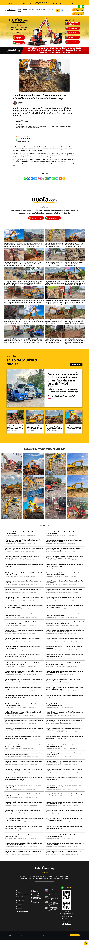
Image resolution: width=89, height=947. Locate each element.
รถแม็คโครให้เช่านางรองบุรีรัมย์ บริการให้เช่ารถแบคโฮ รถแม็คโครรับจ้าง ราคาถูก (64, 696)
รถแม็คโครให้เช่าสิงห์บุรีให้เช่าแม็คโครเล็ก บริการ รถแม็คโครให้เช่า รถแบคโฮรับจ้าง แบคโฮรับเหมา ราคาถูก (75, 283)
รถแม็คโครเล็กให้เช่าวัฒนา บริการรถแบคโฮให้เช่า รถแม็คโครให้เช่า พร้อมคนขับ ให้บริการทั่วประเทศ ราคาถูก (24, 598)
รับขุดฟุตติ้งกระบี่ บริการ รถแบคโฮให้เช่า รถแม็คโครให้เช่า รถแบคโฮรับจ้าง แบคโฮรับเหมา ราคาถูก (63, 704)
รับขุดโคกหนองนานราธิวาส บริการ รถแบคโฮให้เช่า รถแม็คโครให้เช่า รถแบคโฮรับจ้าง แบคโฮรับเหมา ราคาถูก (23, 844)
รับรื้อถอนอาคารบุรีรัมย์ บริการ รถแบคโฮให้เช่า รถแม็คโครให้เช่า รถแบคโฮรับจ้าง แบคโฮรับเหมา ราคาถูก (64, 541)
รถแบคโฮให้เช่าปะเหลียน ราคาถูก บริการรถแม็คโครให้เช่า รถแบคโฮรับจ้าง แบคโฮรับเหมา (22, 532)
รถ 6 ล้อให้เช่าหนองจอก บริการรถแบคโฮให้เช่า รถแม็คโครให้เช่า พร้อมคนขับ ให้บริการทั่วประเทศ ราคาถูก (24, 745)
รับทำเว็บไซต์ (30, 935)
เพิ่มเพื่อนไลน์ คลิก (37, 894)
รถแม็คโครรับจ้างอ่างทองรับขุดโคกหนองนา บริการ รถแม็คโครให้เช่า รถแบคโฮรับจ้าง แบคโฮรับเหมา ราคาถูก (23, 778)
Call (17, 36)
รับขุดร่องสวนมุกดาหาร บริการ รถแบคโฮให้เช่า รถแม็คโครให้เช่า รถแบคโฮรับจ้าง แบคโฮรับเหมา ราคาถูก (64, 565)
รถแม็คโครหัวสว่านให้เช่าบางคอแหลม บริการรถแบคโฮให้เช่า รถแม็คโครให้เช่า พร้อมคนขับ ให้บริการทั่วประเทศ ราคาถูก (64, 557)
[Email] (46, 178)
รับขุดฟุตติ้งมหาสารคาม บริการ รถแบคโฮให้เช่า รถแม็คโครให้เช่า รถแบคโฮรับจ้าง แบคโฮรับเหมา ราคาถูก (13, 244)
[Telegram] (56, 178)
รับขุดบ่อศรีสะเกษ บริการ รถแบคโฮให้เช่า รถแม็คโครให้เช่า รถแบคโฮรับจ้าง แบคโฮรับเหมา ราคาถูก (63, 680)
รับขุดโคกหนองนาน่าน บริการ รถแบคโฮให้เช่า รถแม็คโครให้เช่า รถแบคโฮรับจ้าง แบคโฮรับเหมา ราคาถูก (24, 721)
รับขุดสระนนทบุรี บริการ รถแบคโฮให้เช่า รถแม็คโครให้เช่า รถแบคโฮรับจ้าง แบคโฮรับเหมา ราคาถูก (13, 283)
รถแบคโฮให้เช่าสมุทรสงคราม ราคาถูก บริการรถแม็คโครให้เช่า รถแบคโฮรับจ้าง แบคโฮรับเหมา (73, 428)
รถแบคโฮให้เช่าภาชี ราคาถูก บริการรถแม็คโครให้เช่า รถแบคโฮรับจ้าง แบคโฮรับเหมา (23, 852)
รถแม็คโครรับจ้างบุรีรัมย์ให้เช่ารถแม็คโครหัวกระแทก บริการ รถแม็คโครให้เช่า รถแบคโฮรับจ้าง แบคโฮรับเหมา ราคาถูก (65, 631)
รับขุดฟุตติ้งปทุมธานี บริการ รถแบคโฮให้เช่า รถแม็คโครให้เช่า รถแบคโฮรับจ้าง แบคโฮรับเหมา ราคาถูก (64, 721)
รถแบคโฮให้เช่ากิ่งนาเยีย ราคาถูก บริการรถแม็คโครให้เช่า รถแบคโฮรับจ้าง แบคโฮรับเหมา (22, 647)
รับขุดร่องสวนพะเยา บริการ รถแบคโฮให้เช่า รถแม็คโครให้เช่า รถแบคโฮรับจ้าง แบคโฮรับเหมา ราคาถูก (64, 762)
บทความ (19, 11)
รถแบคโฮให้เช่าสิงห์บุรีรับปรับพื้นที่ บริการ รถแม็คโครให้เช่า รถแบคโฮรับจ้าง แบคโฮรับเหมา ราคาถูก (64, 835)
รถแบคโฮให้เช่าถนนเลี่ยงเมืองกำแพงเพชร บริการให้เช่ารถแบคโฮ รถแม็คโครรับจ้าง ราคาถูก (22, 835)
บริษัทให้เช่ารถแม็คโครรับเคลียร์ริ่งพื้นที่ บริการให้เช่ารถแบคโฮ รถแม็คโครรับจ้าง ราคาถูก (53, 909)
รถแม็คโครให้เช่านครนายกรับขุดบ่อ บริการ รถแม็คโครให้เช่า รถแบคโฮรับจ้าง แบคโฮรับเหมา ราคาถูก (23, 614)
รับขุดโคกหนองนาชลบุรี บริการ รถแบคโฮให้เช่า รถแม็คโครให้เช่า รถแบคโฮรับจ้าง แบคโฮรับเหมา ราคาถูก (35, 428)
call (76, 9)
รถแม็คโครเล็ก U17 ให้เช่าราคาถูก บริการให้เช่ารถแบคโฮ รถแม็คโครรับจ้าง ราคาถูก (33, 264)
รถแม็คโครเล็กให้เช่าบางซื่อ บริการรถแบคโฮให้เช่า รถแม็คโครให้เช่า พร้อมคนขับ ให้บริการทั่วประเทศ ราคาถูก (13, 264)
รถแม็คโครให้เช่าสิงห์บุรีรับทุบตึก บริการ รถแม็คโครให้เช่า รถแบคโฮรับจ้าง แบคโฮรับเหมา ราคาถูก (53, 264)
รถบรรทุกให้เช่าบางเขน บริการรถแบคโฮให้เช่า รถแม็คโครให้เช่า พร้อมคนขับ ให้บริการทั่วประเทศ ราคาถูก (24, 549)
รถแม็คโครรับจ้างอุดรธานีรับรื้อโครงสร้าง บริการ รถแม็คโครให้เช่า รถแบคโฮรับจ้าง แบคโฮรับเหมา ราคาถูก (15, 428)
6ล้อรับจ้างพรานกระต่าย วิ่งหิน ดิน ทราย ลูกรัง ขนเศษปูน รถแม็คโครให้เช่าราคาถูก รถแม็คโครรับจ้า (63, 378)
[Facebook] (28, 178)
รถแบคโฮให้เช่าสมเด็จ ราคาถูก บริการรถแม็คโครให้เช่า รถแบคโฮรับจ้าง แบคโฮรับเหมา (23, 803)
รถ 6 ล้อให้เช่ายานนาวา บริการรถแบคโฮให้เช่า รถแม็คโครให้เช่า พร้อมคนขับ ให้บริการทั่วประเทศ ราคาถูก (64, 819)
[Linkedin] (49, 178)
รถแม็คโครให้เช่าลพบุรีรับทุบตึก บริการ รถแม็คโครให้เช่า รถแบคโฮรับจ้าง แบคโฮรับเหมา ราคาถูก (53, 340)
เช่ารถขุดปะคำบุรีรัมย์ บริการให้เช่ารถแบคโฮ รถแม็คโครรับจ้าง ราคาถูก (64, 794)
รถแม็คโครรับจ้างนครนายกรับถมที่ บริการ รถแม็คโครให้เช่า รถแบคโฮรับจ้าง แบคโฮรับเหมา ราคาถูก (64, 827)
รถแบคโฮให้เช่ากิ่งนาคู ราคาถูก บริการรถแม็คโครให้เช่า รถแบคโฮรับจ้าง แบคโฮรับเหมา (64, 639)
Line (17, 42)
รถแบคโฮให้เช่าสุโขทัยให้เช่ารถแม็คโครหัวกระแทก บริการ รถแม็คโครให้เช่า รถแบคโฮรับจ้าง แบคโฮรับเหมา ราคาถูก (24, 696)
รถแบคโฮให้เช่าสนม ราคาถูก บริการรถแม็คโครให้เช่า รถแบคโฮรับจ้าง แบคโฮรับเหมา (23, 795)
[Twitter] (35, 178)
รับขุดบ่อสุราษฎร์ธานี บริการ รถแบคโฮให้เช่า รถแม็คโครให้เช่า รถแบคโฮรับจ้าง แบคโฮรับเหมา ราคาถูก (64, 672)
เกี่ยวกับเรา (45, 9)
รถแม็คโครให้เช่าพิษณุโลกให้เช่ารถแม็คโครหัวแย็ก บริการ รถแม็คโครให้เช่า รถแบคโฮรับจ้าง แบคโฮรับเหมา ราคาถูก (23, 770)
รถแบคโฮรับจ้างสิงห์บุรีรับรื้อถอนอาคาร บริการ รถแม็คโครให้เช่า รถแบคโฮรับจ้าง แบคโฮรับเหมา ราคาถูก (23, 827)
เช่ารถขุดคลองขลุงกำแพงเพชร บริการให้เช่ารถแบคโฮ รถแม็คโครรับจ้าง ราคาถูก (24, 688)
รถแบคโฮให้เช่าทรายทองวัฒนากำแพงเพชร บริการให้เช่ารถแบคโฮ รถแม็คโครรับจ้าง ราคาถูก (64, 770)
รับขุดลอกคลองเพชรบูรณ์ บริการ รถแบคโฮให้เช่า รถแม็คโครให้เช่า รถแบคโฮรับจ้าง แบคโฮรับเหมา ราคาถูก (64, 573)
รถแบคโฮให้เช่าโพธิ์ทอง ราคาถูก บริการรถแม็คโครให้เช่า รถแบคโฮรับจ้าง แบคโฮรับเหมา (24, 565)
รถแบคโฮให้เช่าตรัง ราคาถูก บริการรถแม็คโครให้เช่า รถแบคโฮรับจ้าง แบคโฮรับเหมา (34, 321)
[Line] (25, 178)
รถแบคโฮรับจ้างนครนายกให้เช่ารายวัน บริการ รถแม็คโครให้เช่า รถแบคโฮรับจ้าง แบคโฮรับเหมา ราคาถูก (24, 680)
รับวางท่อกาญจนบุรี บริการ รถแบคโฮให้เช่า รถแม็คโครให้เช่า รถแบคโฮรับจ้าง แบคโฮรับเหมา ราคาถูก (34, 302)
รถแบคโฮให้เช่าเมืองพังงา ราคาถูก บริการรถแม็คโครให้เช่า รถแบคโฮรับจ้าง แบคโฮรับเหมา (23, 590)
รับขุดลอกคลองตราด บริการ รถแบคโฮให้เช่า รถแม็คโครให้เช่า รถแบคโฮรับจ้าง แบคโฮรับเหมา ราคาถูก (74, 244)
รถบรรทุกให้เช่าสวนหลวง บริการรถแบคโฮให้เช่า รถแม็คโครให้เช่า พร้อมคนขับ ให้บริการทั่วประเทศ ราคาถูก (54, 302)
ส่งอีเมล (34, 901)
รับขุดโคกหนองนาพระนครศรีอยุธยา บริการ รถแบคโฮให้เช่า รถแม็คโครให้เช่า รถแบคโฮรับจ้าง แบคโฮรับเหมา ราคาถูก (65, 623)
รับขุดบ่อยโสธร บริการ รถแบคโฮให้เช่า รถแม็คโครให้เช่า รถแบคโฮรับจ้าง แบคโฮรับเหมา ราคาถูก (64, 713)
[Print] (60, 178)
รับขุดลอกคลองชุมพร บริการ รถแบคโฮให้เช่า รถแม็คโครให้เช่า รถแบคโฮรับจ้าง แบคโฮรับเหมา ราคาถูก (24, 819)
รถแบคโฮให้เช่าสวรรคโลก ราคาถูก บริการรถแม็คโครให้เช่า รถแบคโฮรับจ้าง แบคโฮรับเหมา (53, 321)
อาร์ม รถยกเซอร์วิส (37, 898)
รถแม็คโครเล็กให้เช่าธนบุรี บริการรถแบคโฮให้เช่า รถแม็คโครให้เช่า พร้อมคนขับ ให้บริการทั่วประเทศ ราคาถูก (23, 713)
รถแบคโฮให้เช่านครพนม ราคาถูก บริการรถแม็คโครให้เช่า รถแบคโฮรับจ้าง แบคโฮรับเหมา (63, 598)
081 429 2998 (79, 10)
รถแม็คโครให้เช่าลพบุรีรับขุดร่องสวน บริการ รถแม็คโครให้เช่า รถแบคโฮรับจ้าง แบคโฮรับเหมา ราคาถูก (64, 549)
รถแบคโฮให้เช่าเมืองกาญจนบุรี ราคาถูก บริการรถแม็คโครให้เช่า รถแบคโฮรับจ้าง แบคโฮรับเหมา (64, 754)
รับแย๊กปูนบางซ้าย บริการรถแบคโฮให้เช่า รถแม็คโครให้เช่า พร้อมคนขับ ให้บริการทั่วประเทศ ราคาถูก (64, 606)
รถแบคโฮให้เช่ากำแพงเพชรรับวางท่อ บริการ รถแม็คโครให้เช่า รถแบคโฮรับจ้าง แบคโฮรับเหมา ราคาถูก (64, 803)
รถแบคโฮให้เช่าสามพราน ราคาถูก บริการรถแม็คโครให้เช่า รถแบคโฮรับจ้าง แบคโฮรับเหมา (63, 786)
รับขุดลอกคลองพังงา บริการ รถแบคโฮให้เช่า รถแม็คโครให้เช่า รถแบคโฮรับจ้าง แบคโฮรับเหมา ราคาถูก (54, 244)
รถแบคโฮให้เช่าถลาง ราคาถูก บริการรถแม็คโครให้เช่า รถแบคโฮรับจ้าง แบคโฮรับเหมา (23, 582)
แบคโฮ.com (19, 124)
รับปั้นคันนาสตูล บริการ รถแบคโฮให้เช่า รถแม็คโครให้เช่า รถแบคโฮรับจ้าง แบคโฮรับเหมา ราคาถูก (24, 573)
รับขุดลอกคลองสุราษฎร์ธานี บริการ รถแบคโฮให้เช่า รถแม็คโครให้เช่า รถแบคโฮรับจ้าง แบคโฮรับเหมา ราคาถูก (54, 428)
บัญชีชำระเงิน (31, 9)
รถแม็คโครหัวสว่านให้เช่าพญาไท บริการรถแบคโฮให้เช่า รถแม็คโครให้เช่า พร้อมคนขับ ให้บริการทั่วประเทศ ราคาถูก (64, 737)
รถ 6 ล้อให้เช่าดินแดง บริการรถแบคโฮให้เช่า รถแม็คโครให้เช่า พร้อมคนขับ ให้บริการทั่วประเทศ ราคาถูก (53, 903)
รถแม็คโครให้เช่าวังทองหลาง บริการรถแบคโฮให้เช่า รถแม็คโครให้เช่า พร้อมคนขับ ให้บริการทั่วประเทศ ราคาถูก (23, 655)
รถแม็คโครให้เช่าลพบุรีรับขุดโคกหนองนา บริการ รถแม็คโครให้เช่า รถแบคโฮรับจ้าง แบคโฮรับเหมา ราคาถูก (53, 892)
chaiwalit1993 (36, 902)
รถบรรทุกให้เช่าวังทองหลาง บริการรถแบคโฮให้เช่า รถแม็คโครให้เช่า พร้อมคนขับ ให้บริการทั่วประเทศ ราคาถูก (22, 557)
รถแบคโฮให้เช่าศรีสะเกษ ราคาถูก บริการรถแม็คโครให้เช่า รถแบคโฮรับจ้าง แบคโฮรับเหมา (24, 762)
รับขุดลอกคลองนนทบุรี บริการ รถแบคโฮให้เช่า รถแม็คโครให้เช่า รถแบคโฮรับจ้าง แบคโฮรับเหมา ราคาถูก (23, 623)
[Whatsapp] (53, 178)
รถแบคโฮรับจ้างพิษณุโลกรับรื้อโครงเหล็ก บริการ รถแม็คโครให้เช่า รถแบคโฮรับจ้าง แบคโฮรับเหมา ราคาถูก (64, 729)
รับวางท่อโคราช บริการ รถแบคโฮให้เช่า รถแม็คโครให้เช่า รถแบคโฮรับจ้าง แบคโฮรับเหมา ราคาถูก (65, 844)
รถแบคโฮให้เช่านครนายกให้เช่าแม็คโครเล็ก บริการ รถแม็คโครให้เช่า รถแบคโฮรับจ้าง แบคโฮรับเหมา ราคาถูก (64, 590)
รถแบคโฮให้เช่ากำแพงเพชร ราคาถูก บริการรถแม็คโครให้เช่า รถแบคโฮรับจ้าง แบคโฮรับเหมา (64, 778)
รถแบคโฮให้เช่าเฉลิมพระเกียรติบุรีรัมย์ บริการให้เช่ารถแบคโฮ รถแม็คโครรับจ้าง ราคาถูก (64, 582)
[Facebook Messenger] (32, 178)
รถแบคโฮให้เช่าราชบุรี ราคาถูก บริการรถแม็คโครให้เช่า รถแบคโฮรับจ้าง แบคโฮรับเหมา (64, 647)
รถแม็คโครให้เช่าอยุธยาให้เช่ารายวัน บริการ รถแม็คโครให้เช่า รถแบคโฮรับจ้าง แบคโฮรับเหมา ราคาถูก (64, 745)
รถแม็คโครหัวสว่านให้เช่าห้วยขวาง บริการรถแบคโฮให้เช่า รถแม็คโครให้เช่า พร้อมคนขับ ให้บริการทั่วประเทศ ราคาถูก (75, 341)
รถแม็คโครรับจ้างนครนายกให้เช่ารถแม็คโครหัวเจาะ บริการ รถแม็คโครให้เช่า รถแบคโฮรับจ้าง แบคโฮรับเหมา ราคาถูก (23, 737)
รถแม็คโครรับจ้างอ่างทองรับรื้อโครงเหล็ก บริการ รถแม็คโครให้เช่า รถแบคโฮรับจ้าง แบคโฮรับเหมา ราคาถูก (23, 663)
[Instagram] (39, 178)
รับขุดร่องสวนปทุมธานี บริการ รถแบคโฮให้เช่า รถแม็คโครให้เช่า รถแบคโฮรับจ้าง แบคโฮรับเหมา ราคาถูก (24, 704)
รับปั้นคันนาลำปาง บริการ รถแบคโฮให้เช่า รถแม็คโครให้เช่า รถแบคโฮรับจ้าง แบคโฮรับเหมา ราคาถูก (23, 541)
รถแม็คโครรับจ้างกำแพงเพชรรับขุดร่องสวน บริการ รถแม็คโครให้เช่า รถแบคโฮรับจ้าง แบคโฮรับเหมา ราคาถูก (74, 321)
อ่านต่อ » (50, 398)
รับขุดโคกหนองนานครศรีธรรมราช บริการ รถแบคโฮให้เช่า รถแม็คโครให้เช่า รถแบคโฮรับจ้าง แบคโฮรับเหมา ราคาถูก (23, 754)
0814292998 (20, 43)
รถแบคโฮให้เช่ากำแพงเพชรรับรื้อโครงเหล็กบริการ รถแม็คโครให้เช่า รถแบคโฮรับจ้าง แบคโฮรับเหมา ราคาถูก (75, 302)
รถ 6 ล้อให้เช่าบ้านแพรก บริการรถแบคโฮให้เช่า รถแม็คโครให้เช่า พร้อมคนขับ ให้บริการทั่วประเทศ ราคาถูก (24, 606)
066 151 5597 (79, 14)
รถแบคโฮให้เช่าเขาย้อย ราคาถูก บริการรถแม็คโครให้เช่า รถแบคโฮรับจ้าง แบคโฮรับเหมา (55, 283)
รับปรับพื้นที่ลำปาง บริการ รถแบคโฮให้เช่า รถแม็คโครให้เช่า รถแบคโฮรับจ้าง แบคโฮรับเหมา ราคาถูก (23, 811)
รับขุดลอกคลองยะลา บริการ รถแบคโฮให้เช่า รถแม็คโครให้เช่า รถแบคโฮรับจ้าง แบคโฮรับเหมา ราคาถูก (64, 655)
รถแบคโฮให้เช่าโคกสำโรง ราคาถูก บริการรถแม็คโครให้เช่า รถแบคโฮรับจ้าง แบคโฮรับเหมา (63, 852)
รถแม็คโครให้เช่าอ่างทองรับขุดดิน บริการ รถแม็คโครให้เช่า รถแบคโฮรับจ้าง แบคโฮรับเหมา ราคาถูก (33, 244)
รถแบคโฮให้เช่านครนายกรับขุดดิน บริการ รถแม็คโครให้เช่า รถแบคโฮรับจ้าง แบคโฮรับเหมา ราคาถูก (33, 340)
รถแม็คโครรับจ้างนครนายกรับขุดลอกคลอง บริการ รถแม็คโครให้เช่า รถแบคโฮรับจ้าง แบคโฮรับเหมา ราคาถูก (64, 614)
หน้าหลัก (19, 9)
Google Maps (39, 9)
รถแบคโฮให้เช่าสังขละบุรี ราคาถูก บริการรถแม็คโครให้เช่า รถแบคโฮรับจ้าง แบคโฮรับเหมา (63, 532)
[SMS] (42, 178)
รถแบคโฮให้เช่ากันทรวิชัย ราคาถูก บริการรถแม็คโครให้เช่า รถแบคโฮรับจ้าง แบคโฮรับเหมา (53, 897)
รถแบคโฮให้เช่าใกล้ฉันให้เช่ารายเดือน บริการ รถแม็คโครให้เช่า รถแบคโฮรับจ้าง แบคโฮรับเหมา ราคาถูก (13, 321)
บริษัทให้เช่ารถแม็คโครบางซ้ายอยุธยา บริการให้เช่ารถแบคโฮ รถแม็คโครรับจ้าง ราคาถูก (33, 283)
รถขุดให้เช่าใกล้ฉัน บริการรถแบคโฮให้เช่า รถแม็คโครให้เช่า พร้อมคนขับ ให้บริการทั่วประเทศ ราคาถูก (24, 631)
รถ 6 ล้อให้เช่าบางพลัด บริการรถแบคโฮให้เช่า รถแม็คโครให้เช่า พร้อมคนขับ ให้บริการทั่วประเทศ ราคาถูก (13, 302)
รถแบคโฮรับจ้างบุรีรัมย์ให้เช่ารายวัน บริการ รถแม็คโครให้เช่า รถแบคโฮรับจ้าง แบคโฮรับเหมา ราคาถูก (13, 340)
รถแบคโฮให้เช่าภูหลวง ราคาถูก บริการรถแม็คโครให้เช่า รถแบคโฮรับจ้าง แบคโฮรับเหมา (23, 786)
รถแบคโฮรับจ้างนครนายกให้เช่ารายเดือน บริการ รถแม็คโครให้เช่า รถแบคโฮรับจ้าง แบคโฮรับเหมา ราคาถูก (65, 688)
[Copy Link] (63, 178)
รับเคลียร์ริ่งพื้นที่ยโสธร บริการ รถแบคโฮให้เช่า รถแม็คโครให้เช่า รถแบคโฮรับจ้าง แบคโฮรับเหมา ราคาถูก (24, 729)
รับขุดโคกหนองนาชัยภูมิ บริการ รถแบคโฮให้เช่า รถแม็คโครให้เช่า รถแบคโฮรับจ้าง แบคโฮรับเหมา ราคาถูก (24, 672)
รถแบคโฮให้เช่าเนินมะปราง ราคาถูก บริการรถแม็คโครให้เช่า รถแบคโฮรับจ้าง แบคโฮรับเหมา (74, 264)
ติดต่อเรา (51, 9)
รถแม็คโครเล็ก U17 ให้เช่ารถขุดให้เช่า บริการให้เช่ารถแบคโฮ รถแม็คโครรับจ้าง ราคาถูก (64, 811)
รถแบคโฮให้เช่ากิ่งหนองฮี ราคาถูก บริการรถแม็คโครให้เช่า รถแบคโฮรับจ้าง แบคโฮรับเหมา (22, 639)
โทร (34, 890)
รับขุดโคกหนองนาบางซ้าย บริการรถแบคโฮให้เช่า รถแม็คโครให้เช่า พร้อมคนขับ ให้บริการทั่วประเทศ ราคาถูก (65, 663)
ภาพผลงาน (25, 9)
